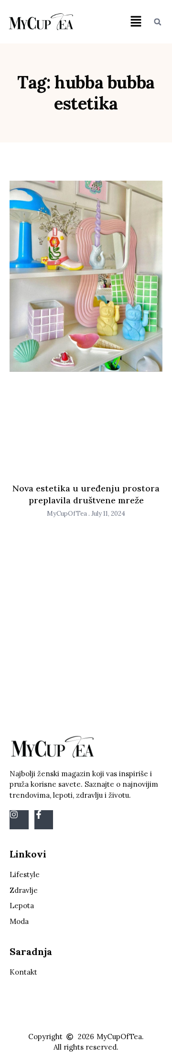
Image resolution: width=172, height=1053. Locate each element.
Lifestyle (25, 874)
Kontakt (23, 972)
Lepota (22, 905)
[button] (135, 21)
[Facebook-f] (44, 819)
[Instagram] (19, 819)
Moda (19, 921)
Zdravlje (24, 890)
